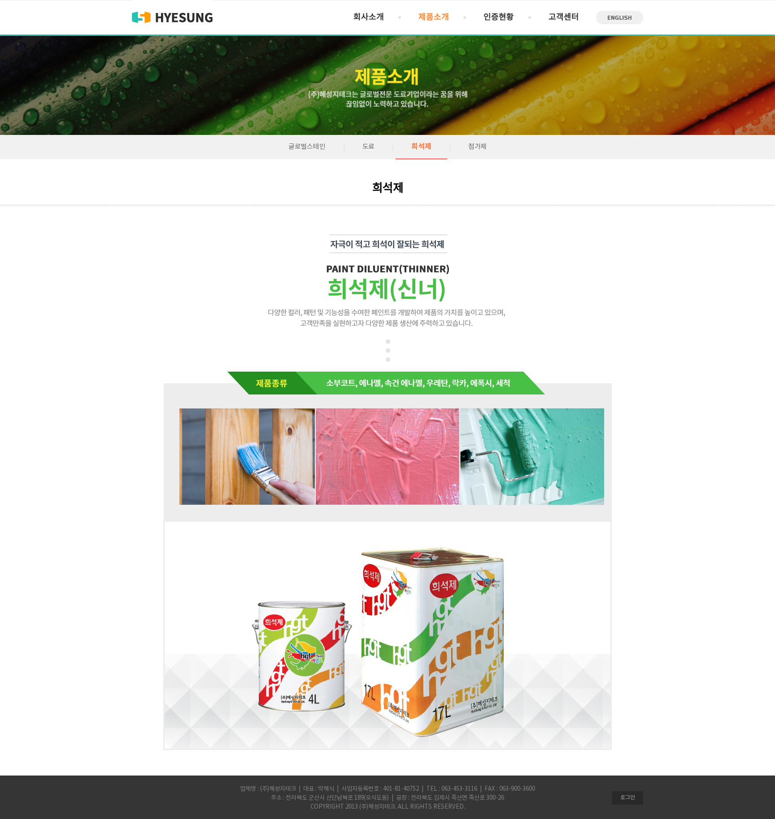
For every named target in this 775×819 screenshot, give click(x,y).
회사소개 (368, 17)
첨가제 (477, 147)
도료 (368, 147)
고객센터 (564, 17)
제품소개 (433, 17)
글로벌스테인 (307, 147)
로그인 (627, 798)
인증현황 (498, 17)
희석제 (421, 147)
